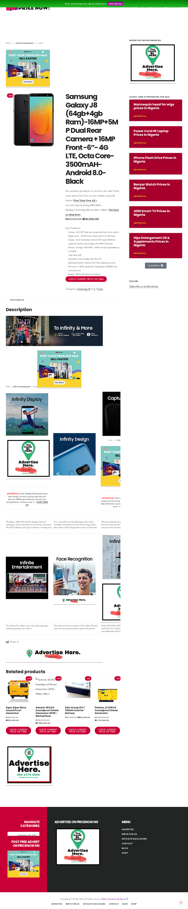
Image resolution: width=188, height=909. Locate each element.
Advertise (128, 829)
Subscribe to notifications (143, 286)
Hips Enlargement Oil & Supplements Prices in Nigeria (152, 241)
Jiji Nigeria (121, 899)
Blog (125, 848)
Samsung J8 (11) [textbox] (26, 835)
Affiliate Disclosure (134, 838)
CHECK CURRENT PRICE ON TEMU (86, 279)
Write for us (129, 834)
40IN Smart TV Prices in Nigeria (152, 213)
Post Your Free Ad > (85, 200)
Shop (125, 852)
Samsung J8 (83, 288)
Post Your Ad (115, 3)
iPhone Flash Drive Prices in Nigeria (155, 160)
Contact (127, 843)
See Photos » (140, 116)
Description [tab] (17, 299)
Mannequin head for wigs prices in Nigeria (154, 106)
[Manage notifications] (181, 902)
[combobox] (23, 834)
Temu (99, 288)
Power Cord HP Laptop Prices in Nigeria (151, 133)
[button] (156, 265)
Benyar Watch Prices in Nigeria (152, 186)
